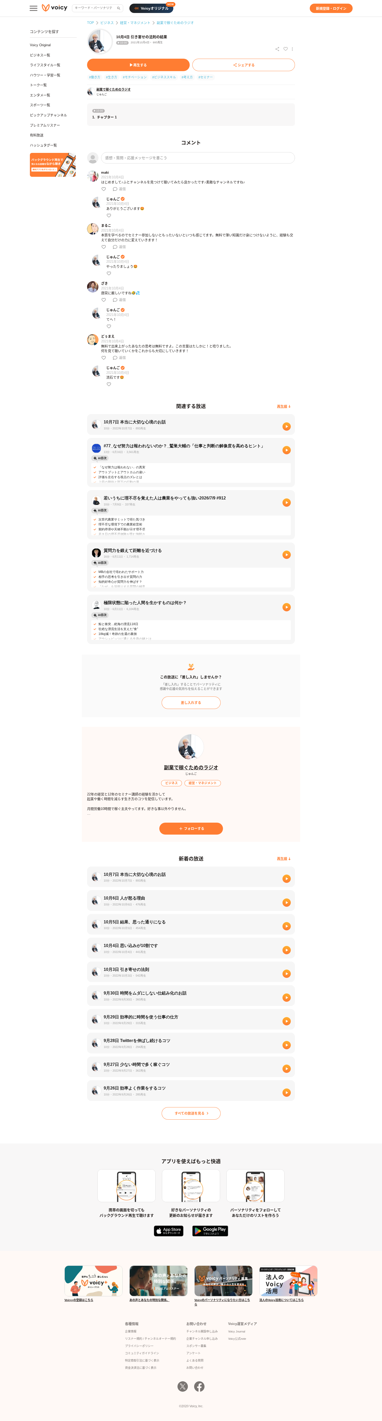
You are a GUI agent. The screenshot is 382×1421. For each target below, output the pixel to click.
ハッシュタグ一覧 (43, 145)
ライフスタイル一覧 (45, 65)
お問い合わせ (194, 1367)
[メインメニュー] (33, 8)
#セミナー (206, 77)
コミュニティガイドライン (142, 1353)
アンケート (193, 1353)
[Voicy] (54, 8)
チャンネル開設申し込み (202, 1331)
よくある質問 (194, 1360)
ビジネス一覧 (40, 55)
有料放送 (36, 135)
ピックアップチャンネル (48, 115)
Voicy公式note (237, 1338)
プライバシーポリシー (139, 1346)
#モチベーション (135, 77)
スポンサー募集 (196, 1346)
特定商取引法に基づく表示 (142, 1360)
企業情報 (130, 1331)
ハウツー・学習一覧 (45, 75)
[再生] (286, 426)
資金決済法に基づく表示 (140, 1367)
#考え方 (187, 77)
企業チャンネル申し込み (202, 1338)
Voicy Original (40, 45)
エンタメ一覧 (40, 95)
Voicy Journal (236, 1331)
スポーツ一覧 (40, 105)
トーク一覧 (38, 85)
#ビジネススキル (164, 77)
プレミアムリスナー (45, 125)
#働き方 (94, 77)
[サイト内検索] (118, 8)
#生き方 (111, 77)
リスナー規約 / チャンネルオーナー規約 (150, 1338)
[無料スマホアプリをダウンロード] (53, 165)
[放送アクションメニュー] (292, 49)
